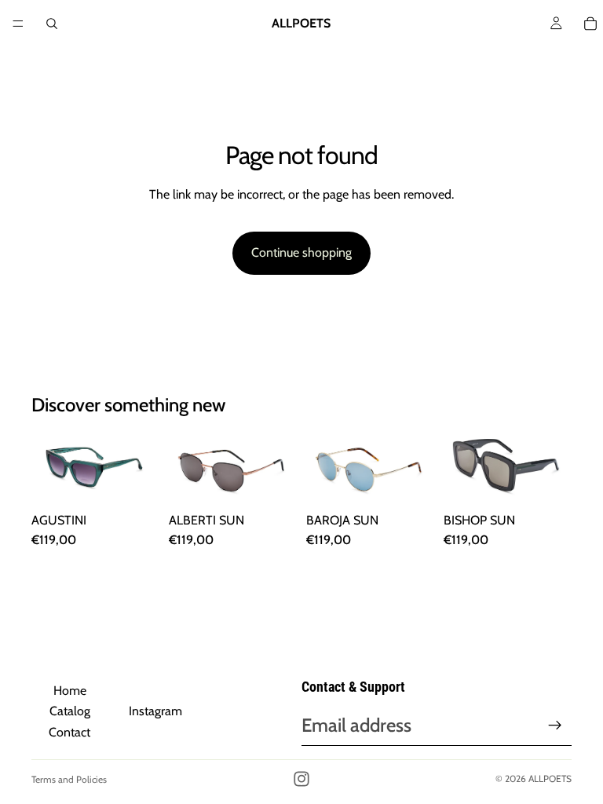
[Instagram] (301, 778)
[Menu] (18, 23)
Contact (69, 732)
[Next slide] (142, 471)
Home (69, 690)
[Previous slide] (48, 471)
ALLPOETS (550, 778)
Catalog (69, 711)
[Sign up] (555, 725)
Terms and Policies (69, 779)
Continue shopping (301, 252)
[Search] (52, 23)
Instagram (155, 711)
